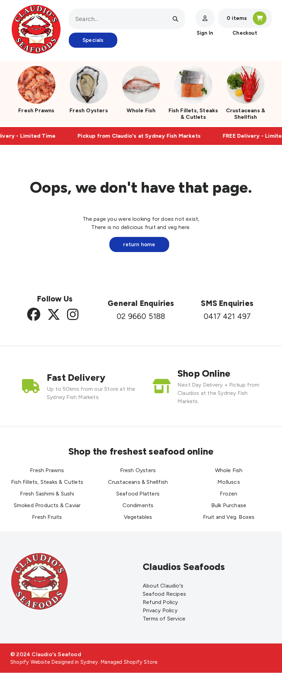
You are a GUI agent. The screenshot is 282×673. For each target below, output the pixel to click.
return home (139, 244)
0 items (237, 18)
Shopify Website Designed (42, 662)
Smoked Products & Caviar (47, 505)
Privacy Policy (160, 610)
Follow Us (55, 299)
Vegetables (138, 517)
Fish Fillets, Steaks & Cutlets (193, 113)
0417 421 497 (227, 316)
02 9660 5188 (141, 316)
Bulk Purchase (229, 505)
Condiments (138, 505)
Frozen (228, 493)
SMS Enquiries (227, 303)
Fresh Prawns (36, 110)
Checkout (244, 33)
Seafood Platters (138, 493)
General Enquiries (141, 303)
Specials (93, 40)
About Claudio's (163, 585)
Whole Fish (141, 110)
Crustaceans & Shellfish (245, 113)
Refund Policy (160, 602)
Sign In (205, 33)
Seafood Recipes (164, 594)
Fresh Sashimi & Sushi (47, 493)
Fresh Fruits (47, 517)
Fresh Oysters (88, 110)
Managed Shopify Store (128, 662)
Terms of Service (164, 618)
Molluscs (228, 482)
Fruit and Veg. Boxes (229, 517)
